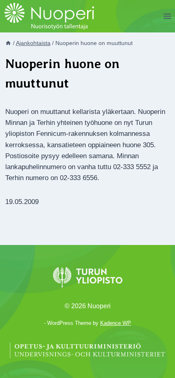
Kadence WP (115, 323)
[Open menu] (167, 16)
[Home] (8, 43)
